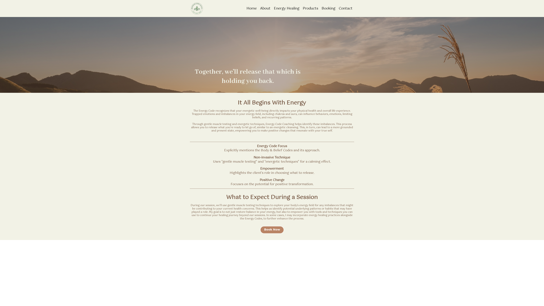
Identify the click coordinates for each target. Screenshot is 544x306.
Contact (345, 8)
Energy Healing (286, 8)
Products (310, 8)
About (265, 8)
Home (251, 8)
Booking (328, 8)
